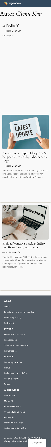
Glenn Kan (16, 31)
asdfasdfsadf (10, 26)
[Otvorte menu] (45, 3)
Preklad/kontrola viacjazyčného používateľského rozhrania (23, 245)
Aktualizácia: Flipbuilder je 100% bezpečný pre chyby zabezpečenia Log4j (25, 157)
